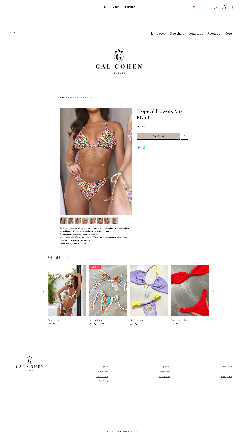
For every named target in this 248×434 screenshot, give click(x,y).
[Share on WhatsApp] (144, 147)
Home (63, 97)
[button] (224, 7)
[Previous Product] (43, 291)
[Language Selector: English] (195, 7)
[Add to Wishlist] (184, 136)
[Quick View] (67, 290)
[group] (128, 295)
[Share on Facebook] (139, 147)
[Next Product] (213, 291)
